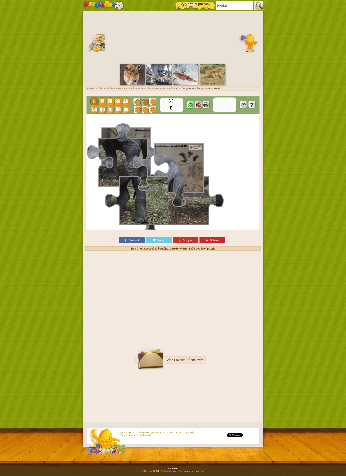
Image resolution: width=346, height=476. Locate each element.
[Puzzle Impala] (212, 84)
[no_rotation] (198, 104)
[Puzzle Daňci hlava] (132, 84)
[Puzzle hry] (103, 5)
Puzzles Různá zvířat (189, 360)
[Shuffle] (190, 104)
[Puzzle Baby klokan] (159, 84)
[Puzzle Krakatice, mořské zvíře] (185, 84)
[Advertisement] (173, 37)
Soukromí (173, 468)
